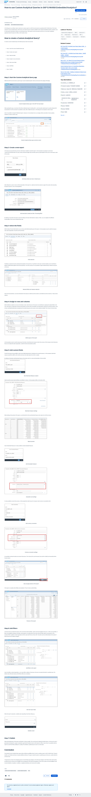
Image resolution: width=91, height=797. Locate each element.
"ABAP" (76, 32)
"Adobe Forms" (81, 32)
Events (45, 1)
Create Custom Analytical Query (10, 770)
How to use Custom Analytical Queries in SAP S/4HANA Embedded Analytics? (40, 7)
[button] (81, 19)
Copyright (22, 794)
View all (62, 115)
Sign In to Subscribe (80, 10)
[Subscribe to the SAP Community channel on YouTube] (77, 794)
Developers (35, 1)
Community (12, 1)
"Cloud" (62, 36)
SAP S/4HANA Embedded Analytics (17, 24)
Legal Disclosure (28, 794)
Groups (29, 1)
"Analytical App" (67, 34)
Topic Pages (56, 1)
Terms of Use (16, 794)
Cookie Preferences (47, 794)
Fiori (29, 770)
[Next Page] (74, 40)
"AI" (61, 34)
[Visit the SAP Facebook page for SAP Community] (73, 794)
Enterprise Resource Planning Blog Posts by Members (73, 75)
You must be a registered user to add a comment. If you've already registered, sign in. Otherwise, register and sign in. (30, 786)
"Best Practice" (74, 34)
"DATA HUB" (82, 36)
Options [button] (75, 12)
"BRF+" (81, 34)
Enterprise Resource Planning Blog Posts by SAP (72, 49)
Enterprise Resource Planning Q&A (69, 63)
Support (40, 794)
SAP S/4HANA (7, 24)
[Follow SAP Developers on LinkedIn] (79, 794)
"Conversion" (68, 36)
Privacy (11, 794)
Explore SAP (78, 1)
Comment (9, 789)
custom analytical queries (22, 770)
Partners (40, 1)
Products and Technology (21, 1)
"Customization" (75, 36)
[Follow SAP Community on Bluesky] (75, 794)
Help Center (50, 1)
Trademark (35, 794)
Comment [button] (54, 775)
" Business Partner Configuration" (66, 32)
